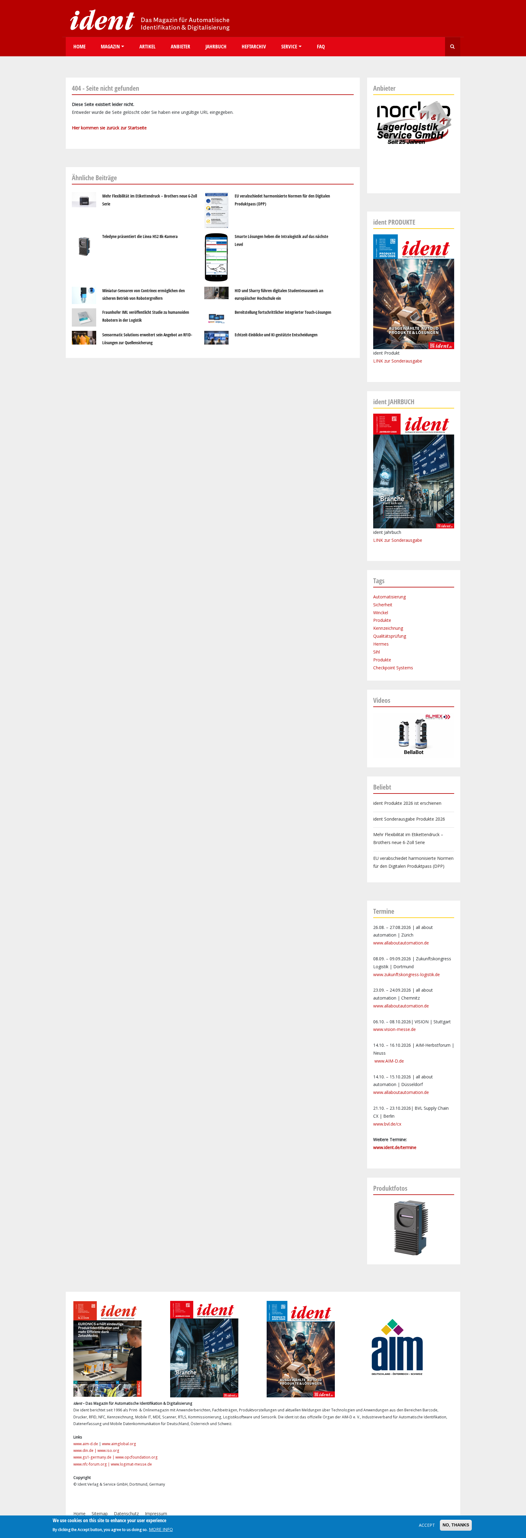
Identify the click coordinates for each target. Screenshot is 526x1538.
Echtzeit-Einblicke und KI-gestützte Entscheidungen (276, 335)
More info (161, 1529)
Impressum (156, 1513)
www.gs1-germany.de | (94, 1457)
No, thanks (456, 1524)
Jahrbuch (215, 46)
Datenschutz (126, 1513)
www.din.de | (85, 1450)
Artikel (147, 46)
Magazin (110, 46)
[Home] (148, 20)
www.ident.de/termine (394, 1147)
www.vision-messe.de (394, 1029)
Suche (452, 46)
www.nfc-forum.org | (92, 1464)
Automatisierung (389, 597)
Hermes (381, 644)
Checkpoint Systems (393, 668)
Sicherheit (382, 605)
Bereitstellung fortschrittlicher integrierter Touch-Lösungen (283, 312)
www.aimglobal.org (119, 1443)
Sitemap (100, 1513)
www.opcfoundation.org (136, 1457)
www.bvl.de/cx (387, 1124)
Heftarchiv (254, 46)
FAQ (321, 46)
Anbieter (180, 46)
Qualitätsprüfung (389, 636)
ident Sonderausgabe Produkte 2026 (409, 819)
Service (289, 46)
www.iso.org (108, 1450)
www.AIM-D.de (389, 1061)
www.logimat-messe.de (131, 1464)
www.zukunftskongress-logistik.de (406, 974)
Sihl (376, 652)
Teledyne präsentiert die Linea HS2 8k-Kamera (140, 236)
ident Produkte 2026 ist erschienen (407, 803)
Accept (427, 1525)
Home (79, 46)
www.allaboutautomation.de (401, 943)
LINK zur (382, 540)
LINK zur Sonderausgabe (397, 361)
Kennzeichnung (388, 628)
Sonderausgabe (406, 540)
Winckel (380, 612)
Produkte (382, 620)
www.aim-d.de (85, 1443)
